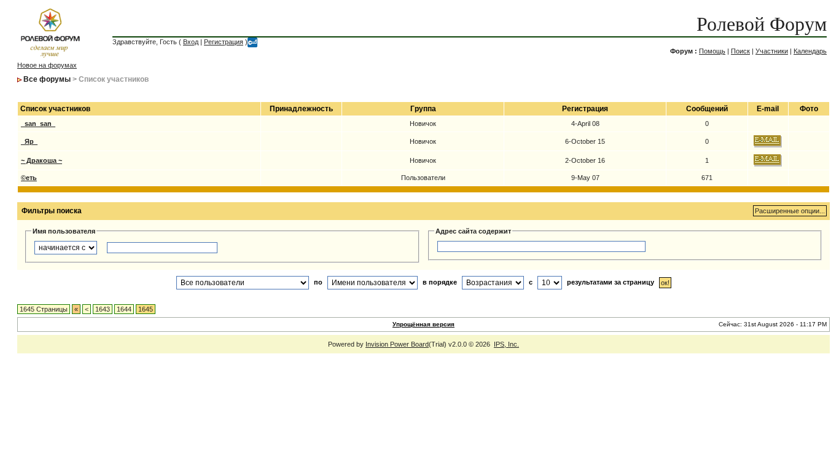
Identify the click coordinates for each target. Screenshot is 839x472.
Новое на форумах (47, 65)
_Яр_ (29, 141)
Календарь (810, 51)
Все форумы (47, 79)
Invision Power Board (397, 344)
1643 (102, 309)
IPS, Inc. (506, 344)
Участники (771, 51)
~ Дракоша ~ (41, 160)
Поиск (740, 51)
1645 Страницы (44, 309)
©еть (29, 177)
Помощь (712, 51)
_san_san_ (38, 123)
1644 (124, 309)
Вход (190, 41)
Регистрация (223, 41)
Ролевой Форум (762, 24)
